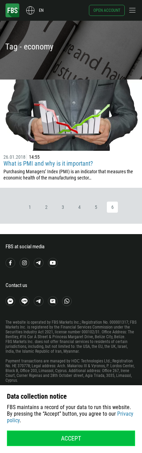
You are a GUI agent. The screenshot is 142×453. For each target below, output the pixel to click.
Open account (106, 10)
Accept (71, 438)
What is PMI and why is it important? (48, 163)
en (41, 10)
